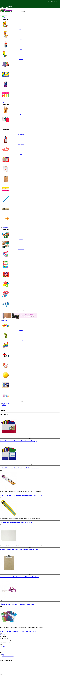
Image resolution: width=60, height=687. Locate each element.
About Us (3, 646)
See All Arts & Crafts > (21, 100)
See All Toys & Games (21, 401)
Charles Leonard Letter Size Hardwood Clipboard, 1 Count (19, 577)
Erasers (21, 154)
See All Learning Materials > (21, 310)
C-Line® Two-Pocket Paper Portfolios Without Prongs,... (18, 441)
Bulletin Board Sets (21, 249)
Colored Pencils (21, 29)
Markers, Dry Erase (21, 134)
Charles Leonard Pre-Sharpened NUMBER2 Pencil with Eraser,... (21, 495)
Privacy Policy (4, 655)
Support (3, 650)
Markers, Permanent (21, 144)
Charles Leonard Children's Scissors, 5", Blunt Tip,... (17, 604)
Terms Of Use (4, 654)
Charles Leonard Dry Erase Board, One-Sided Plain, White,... (20, 549)
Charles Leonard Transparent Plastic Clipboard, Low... (18, 631)
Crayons (21, 39)
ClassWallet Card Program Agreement (8, 656)
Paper (21, 69)
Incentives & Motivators (21, 259)
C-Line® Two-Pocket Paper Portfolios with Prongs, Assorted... (20, 468)
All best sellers (2, 634)
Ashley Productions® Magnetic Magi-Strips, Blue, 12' (17, 522)
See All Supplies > (21, 225)
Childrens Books (21, 239)
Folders (21, 164)
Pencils (21, 114)
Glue (21, 49)
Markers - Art (21, 59)
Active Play (21, 330)
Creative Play (21, 340)
